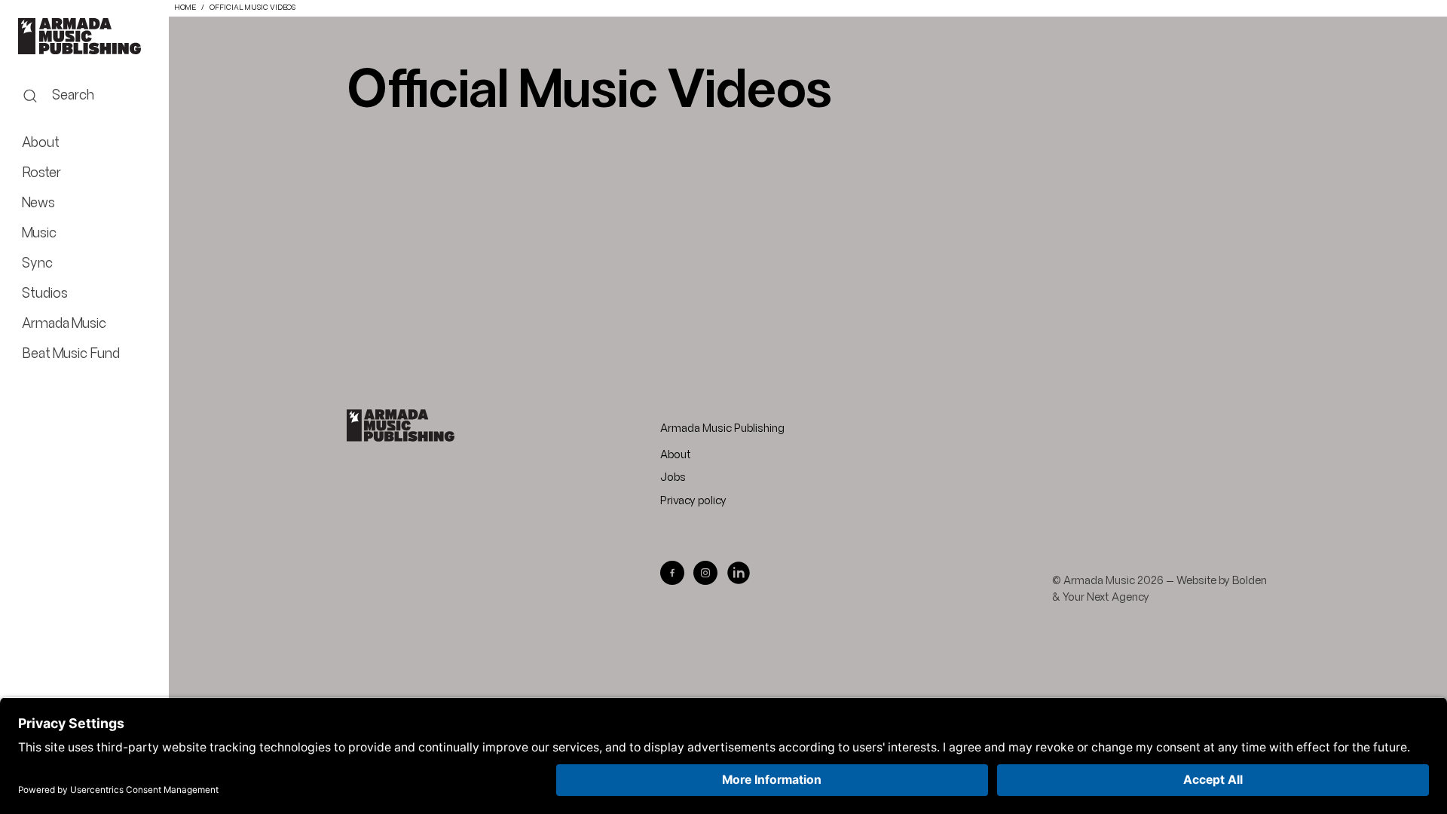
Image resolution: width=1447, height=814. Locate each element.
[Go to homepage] (400, 425)
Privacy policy (693, 501)
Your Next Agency (1106, 598)
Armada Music (84, 36)
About (675, 455)
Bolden (1249, 581)
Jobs (673, 478)
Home (185, 8)
